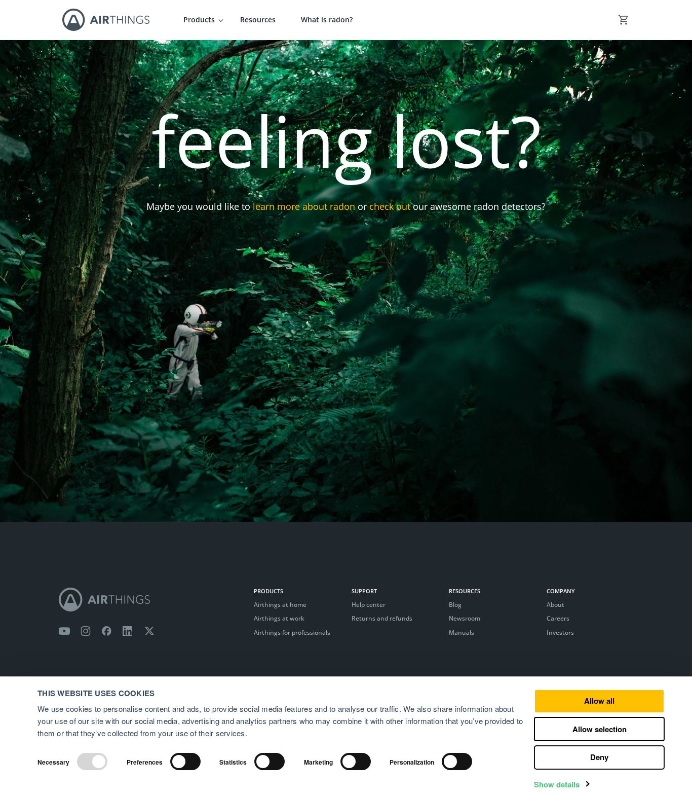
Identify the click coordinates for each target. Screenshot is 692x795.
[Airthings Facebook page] (106, 631)
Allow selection (599, 729)
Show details (557, 784)
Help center (369, 604)
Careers (558, 618)
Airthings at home (280, 604)
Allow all (599, 700)
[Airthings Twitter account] (149, 631)
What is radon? (327, 19)
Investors (560, 632)
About (555, 604)
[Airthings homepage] (151, 599)
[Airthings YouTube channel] (64, 631)
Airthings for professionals (292, 632)
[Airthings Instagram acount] (86, 631)
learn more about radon (304, 206)
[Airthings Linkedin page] (127, 631)
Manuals (461, 632)
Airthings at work (279, 618)
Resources (258, 19)
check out (389, 206)
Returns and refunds (382, 618)
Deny (599, 757)
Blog (455, 604)
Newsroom (464, 618)
